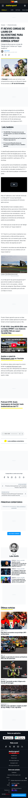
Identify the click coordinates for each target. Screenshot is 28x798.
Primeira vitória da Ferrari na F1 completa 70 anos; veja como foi (14, 139)
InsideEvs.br (14, 755)
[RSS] (22, 746)
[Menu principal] (3, 5)
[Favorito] (5, 54)
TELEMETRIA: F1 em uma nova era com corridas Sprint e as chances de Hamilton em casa (14, 133)
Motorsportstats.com (14, 765)
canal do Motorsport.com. (14, 366)
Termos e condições (9, 790)
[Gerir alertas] (23, 477)
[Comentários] (9, 54)
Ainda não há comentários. (14, 507)
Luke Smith (7, 50)
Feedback (14, 772)
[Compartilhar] (2, 54)
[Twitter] (8, 477)
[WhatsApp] (11, 477)
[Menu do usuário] (24, 5)
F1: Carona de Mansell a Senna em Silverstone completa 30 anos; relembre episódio (14, 144)
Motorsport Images (15, 275)
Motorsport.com (7, 358)
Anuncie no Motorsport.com (14, 775)
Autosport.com (14, 763)
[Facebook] (4, 477)
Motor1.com (14, 758)
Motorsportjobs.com (14, 760)
